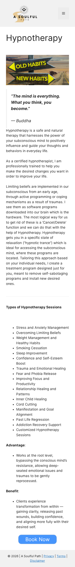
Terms (61, 556)
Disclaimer (37, 561)
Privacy (49, 556)
